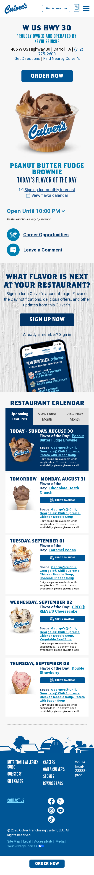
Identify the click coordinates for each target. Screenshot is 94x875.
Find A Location (56, 8)
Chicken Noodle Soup (56, 516)
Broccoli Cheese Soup (57, 578)
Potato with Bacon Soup (58, 455)
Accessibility (43, 841)
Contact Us (15, 800)
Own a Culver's (54, 769)
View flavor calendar (49, 195)
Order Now (47, 76)
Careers (49, 762)
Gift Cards (15, 781)
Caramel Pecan (62, 550)
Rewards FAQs (53, 783)
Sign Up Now (47, 319)
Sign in (65, 334)
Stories (48, 776)
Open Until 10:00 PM (33, 211)
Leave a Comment (43, 250)
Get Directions (27, 58)
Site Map (13, 841)
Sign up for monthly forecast (49, 189)
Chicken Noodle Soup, (57, 574)
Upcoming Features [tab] (19, 416)
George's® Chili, (64, 447)
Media (60, 841)
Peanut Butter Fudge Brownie (62, 438)
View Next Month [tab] (74, 416)
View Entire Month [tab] (47, 416)
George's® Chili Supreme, (60, 451)
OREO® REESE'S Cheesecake (62, 609)
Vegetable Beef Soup (56, 639)
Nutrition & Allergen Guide (23, 764)
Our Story (14, 774)
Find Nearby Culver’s (61, 58)
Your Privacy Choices (22, 846)
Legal (27, 841)
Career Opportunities (46, 234)
